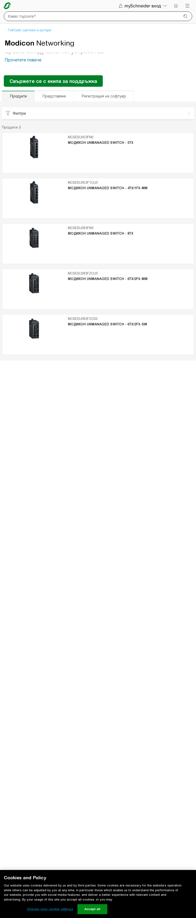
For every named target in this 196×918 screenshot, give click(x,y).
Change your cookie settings (50, 909)
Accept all (92, 909)
